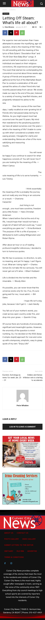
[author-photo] (22, 402)
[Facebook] (5, 32)
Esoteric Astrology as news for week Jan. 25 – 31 (11, 377)
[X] (10, 32)
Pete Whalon (9, 27)
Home (4, 10)
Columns (12, 10)
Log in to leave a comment (22, 427)
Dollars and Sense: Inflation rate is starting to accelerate (32, 377)
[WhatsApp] (22, 32)
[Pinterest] (16, 32)
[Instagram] (11, 563)
